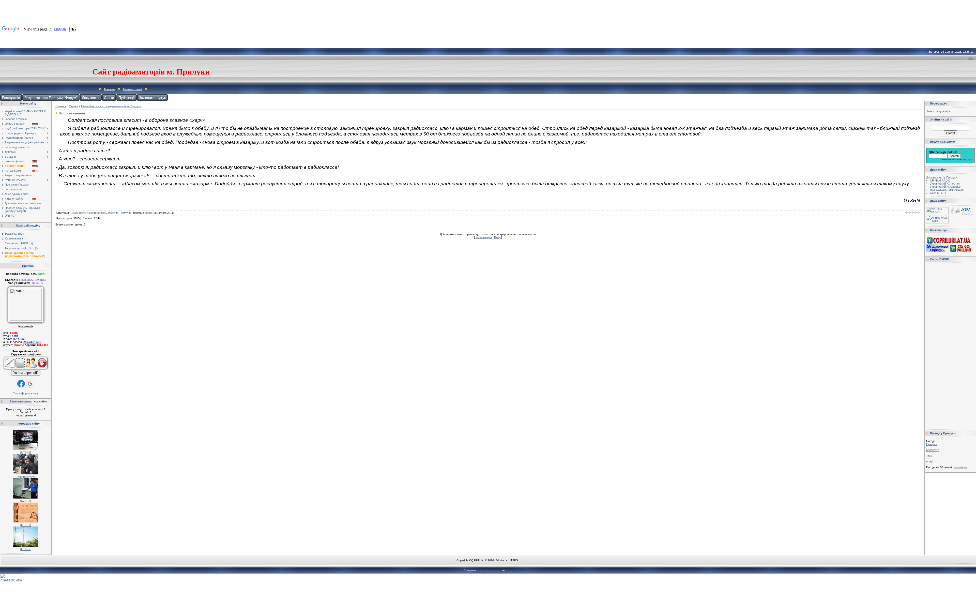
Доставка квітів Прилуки (941, 177)
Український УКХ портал (945, 186)
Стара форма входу (26, 393)
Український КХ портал (944, 183)
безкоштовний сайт (489, 570)
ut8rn (148, 212)
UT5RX (25, 525)
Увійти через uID (25, 373)
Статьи (73, 106)
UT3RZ (25, 452)
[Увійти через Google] (30, 384)
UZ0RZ (25, 500)
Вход (497, 237)
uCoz (509, 570)
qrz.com (968, 159)
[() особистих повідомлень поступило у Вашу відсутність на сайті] (20, 369)
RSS (970, 57)
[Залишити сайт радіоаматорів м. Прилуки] (43, 369)
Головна (109, 89)
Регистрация (484, 237)
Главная (60, 106)
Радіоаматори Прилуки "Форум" (51, 97)
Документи (91, 97)
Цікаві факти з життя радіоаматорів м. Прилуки (23, 254)
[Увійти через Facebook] (21, 383)
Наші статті (12, 233)
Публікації (126, 97)
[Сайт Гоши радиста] (960, 214)
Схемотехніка (14, 238)
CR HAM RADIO (940, 180)
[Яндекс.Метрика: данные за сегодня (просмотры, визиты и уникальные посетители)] (11, 577)
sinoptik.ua (960, 467)
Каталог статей (132, 89)
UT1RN (25, 549)
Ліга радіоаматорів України (947, 189)
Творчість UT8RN (16, 243)
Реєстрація (11, 97)
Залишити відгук (152, 97)
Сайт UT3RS (938, 192)
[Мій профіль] (31, 369)
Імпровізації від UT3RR (20, 248)
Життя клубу (26, 476)
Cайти (109, 97)
